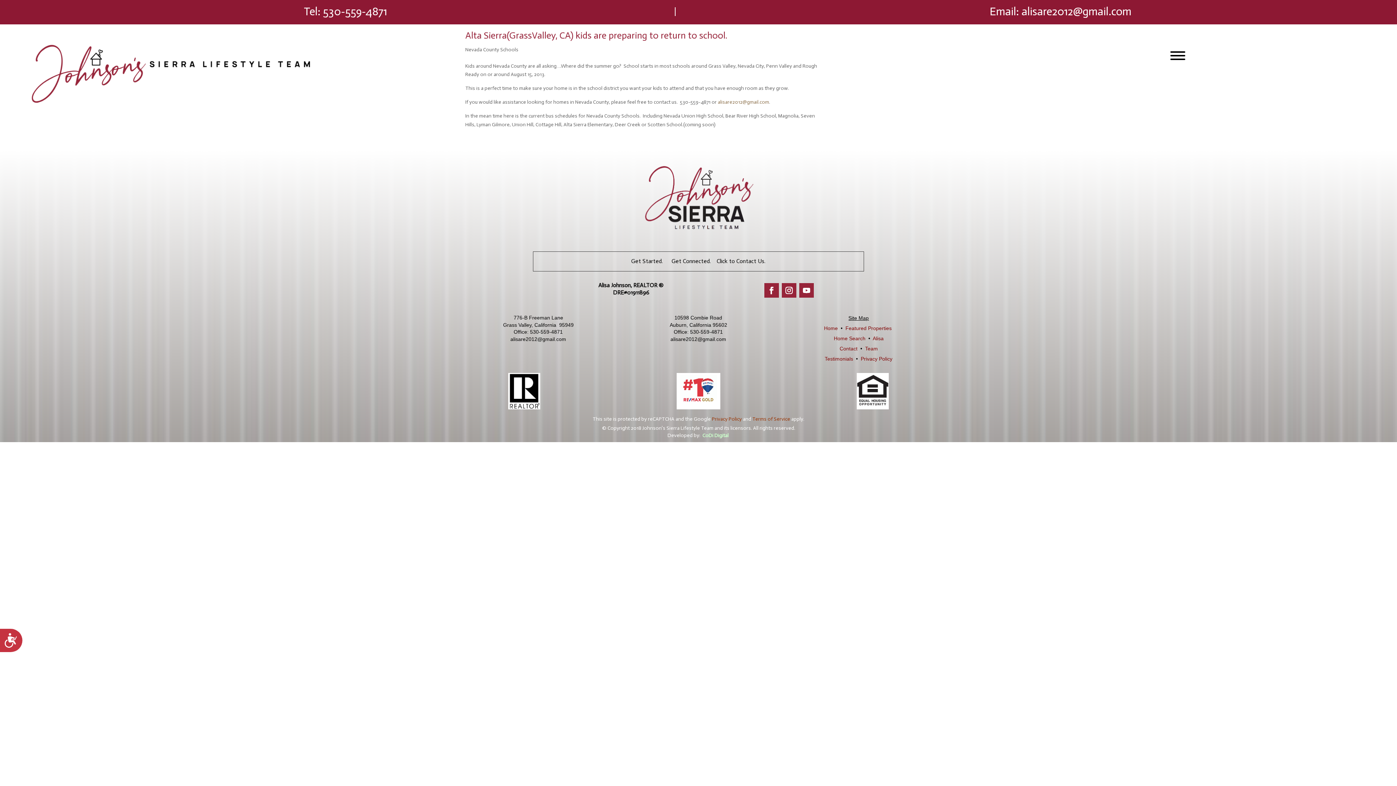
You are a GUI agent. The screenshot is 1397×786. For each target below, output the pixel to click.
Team (871, 349)
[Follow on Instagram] (789, 290)
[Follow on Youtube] (806, 290)
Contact (848, 349)
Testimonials (839, 359)
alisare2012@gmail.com (1076, 11)
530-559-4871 (355, 11)
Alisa (878, 338)
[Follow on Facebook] (771, 290)
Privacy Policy (876, 359)
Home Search (849, 338)
